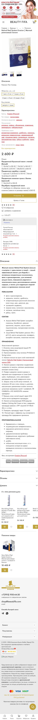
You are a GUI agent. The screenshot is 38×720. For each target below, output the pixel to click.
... (20, 28)
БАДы (31, 461)
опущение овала (11, 137)
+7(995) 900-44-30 (11, 594)
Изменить (7, 222)
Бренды (13, 28)
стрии (32, 139)
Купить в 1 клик (19, 200)
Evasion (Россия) (13, 114)
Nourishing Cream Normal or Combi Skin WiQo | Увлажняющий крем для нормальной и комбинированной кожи (8, 514)
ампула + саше (8, 105)
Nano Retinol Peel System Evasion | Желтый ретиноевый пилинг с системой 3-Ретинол (8, 558)
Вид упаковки (6, 102)
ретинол (19, 120)
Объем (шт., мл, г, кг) (8, 91)
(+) (9, 166)
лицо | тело (20, 145)
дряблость (23, 133)
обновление (19, 125)
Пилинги (28, 28)
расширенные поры (9, 139)
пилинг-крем (14, 117)
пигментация (22, 137)
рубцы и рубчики (23, 139)
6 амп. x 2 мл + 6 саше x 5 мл (13, 98)
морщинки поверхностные (11, 135)
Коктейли (23, 461)
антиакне (5, 125)
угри (3, 142)
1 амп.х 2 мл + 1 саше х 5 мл (13, 94)
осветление (29, 125)
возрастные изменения (10, 133)
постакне (31, 137)
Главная (4, 28)
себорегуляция (17, 127)
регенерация (6, 127)
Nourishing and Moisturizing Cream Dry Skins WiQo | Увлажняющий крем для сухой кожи (23, 512)
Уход (8, 461)
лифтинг (11, 125)
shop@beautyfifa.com (11, 601)
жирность (31, 133)
